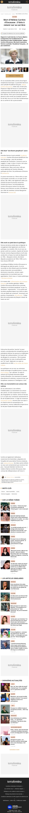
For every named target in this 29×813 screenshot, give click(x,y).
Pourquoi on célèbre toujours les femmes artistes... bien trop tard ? (19, 709)
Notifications (6, 800)
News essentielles (10, 491)
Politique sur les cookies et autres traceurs (14, 791)
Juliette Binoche (8, 463)
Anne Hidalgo (5, 372)
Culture (13, 13)
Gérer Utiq (12, 800)
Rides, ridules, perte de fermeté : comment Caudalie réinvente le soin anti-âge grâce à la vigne (19, 731)
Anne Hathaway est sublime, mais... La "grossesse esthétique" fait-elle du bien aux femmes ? (19, 720)
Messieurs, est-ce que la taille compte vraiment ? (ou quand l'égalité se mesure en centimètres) (19, 699)
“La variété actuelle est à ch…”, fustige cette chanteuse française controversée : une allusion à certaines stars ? (19, 530)
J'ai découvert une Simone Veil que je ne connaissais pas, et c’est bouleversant (19, 597)
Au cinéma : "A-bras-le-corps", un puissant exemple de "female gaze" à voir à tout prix (19, 507)
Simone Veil (12, 192)
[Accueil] (14, 2)
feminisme (14, 494)
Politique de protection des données (13, 794)
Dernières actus (8, 13)
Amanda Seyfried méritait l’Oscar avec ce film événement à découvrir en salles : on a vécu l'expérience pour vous (19, 518)
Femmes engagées (5, 494)
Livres (17, 491)
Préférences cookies (21, 800)
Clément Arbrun (10, 477)
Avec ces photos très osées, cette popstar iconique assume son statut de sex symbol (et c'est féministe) (19, 586)
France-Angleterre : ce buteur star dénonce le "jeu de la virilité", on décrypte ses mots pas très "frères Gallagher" (19, 634)
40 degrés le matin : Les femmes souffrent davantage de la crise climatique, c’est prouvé (19, 742)
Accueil (2, 13)
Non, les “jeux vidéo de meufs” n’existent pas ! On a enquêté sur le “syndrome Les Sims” (19, 688)
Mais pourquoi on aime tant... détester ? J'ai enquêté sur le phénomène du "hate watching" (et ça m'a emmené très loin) (19, 609)
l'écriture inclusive (6, 278)
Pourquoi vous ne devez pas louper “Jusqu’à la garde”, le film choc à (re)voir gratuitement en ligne (18, 541)
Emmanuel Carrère (6, 400)
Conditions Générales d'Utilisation (14, 786)
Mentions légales (19, 788)
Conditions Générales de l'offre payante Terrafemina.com (14, 796)
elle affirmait (18, 295)
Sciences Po (5, 173)
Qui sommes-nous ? (9, 788)
